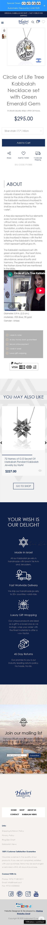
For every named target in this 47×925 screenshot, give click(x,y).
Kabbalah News (29, 814)
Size (22, 125)
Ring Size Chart (8, 840)
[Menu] (2, 22)
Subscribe (34, 755)
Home (13, 810)
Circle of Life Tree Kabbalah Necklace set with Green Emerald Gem (23, 90)
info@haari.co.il (15, 882)
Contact (14, 814)
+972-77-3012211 (16, 879)
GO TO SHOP (23, 486)
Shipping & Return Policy (13, 831)
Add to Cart (23, 142)
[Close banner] (44, 5)
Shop (22, 810)
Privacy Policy (8, 835)
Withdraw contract (34, 922)
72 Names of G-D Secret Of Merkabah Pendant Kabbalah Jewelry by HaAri (22, 461)
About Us (32, 810)
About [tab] (14, 184)
